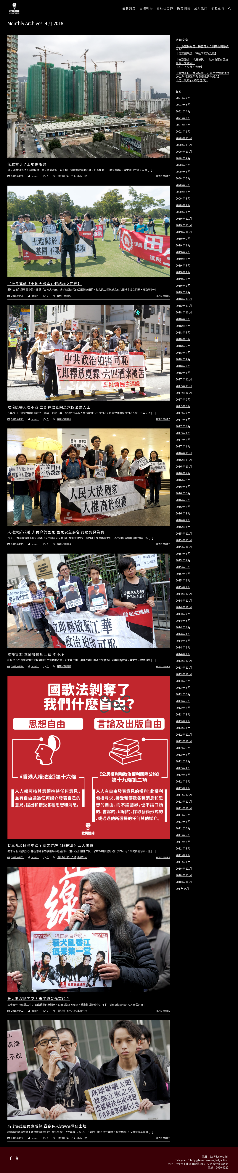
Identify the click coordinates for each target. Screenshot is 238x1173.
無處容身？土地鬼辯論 (26, 164)
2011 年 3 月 (183, 848)
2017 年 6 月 (183, 419)
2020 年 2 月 (183, 205)
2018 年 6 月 (183, 339)
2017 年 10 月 (184, 393)
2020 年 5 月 (183, 185)
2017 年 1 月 (183, 446)
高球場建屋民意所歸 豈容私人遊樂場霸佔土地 (47, 1125)
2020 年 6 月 (183, 178)
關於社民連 (165, 8)
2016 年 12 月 (184, 453)
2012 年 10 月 (184, 741)
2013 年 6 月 (183, 694)
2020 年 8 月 (183, 165)
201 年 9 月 (182, 888)
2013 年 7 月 (183, 687)
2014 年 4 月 (183, 634)
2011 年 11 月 (184, 801)
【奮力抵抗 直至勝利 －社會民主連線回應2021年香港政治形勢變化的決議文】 (202, 74)
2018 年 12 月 (184, 299)
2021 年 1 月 (183, 131)
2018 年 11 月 (184, 305)
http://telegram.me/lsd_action (209, 1160)
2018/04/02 (17, 857)
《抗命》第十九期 (66, 176)
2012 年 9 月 (183, 748)
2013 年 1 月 (183, 728)
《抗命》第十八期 (66, 857)
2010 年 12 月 (184, 868)
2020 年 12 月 (184, 138)
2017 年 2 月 (183, 440)
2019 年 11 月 (184, 225)
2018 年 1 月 (183, 372)
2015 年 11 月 (184, 540)
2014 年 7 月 (183, 614)
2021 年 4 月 (183, 111)
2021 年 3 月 (183, 118)
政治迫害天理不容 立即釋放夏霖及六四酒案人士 (49, 406)
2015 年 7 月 (183, 560)
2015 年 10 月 (184, 547)
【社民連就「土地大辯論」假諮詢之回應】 (44, 283)
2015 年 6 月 (183, 567)
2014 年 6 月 (183, 620)
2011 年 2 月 (183, 855)
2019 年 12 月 (184, 218)
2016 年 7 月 (183, 486)
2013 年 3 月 (183, 714)
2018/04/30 (17, 176)
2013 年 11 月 (184, 667)
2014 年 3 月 (183, 641)
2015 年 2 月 (183, 580)
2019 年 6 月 (183, 259)
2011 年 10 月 (184, 808)
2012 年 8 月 (183, 754)
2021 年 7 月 (183, 98)
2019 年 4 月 (183, 272)
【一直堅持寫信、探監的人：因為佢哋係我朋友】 (202, 48)
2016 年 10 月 (184, 466)
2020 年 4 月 (183, 192)
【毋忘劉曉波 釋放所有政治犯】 (197, 53)
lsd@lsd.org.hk (219, 1156)
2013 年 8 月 (183, 681)
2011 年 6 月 (183, 828)
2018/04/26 (17, 295)
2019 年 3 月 (183, 279)
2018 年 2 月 (183, 366)
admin (35, 176)
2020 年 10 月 (184, 151)
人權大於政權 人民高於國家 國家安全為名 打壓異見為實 (55, 531)
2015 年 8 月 (183, 553)
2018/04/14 (17, 666)
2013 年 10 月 (184, 674)
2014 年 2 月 (183, 647)
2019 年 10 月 (184, 232)
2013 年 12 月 (184, 661)
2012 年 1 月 (183, 788)
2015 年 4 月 (183, 574)
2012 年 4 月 (183, 768)
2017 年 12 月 (184, 379)
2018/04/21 (17, 419)
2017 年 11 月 (184, 386)
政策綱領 (183, 8)
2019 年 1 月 (183, 292)
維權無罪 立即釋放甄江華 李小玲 (35, 654)
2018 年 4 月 (183, 352)
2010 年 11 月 (184, 875)
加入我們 (201, 8)
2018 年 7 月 (183, 332)
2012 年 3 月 (183, 775)
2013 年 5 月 (183, 701)
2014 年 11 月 (184, 600)
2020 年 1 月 (183, 212)
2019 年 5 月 (183, 265)
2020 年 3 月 (183, 198)
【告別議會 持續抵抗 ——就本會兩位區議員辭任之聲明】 (202, 61)
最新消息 (129, 8)
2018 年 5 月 (183, 346)
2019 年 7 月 (183, 252)
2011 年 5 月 (183, 835)
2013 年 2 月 (183, 721)
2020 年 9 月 (183, 158)
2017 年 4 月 (183, 433)
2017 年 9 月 (183, 399)
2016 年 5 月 (183, 500)
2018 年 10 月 (184, 312)
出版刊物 (146, 8)
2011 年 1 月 (183, 862)
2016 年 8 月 (183, 480)
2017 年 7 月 (183, 413)
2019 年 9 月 (183, 238)
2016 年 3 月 (183, 513)
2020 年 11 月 (184, 145)
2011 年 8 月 (183, 821)
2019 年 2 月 (183, 285)
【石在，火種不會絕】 (190, 67)
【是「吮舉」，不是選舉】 (192, 80)
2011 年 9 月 (183, 815)
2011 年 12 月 (184, 795)
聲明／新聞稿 (64, 295)
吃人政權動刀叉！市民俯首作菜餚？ (38, 998)
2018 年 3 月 (183, 359)
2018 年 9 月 (183, 319)
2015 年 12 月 (184, 533)
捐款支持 (218, 8)
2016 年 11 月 (184, 460)
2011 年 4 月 (183, 842)
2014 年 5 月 (183, 627)
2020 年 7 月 (183, 171)
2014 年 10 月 (184, 607)
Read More (163, 176)
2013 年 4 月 (183, 708)
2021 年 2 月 (183, 125)
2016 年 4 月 (183, 507)
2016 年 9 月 (183, 473)
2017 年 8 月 (183, 406)
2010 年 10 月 (184, 882)
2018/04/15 (17, 544)
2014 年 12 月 (184, 594)
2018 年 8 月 (183, 326)
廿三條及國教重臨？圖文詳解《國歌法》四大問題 (50, 845)
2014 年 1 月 (183, 654)
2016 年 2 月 (183, 520)
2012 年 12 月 (184, 734)
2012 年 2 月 (183, 781)
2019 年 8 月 (183, 245)
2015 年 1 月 (183, 587)
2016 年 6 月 (183, 493)
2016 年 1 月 (183, 527)
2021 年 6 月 (183, 104)
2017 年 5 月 (183, 426)
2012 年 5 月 (183, 761)
